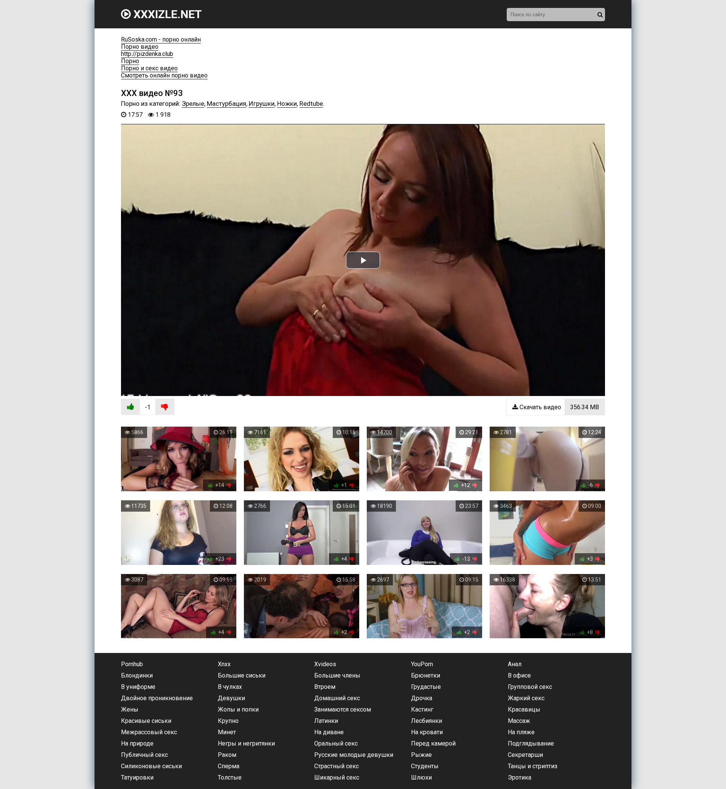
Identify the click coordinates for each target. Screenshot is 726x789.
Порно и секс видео (149, 68)
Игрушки (262, 103)
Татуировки (137, 777)
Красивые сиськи (146, 720)
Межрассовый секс (149, 732)
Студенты (425, 766)
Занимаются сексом (342, 709)
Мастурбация (226, 103)
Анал (514, 664)
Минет (227, 732)
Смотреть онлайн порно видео (164, 75)
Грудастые (426, 686)
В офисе (519, 675)
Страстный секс (336, 766)
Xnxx (224, 664)
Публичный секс (144, 754)
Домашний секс (337, 698)
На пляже (521, 732)
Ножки (287, 103)
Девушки (231, 698)
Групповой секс (530, 686)
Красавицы (524, 709)
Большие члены (337, 675)
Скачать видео (558, 407)
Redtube (311, 103)
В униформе (138, 686)
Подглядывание (531, 743)
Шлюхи (421, 777)
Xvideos (325, 664)
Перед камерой (433, 743)
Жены (129, 709)
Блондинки (137, 675)
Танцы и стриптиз (532, 766)
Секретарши (525, 754)
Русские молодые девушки (353, 754)
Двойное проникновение (157, 698)
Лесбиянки (426, 720)
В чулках (230, 686)
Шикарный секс (336, 777)
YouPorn (422, 664)
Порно (130, 61)
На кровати (427, 732)
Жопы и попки (238, 709)
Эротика (519, 777)
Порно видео (139, 46)
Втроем (324, 686)
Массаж (519, 720)
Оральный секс (336, 743)
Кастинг (422, 709)
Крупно (228, 720)
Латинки (326, 720)
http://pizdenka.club (147, 53)
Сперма (228, 766)
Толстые (230, 777)
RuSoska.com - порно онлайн (161, 39)
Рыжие (421, 754)
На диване (329, 732)
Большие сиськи (241, 675)
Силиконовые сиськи (151, 766)
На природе (137, 743)
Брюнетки (425, 675)
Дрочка (421, 698)
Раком (227, 754)
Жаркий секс (526, 698)
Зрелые (193, 103)
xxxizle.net (166, 14)
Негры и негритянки (246, 743)
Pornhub (132, 664)
